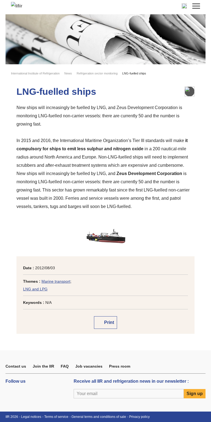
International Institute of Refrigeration (35, 73)
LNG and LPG (35, 289)
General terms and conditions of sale (98, 417)
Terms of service (56, 417)
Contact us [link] (15, 366)
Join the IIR (43, 366)
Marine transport (55, 281)
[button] (196, 6)
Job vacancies (88, 366)
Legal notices (31, 417)
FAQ (65, 366)
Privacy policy (139, 417)
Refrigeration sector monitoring (97, 73)
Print (108, 322)
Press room (119, 366)
